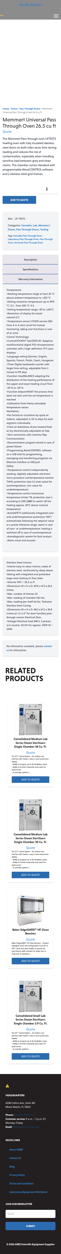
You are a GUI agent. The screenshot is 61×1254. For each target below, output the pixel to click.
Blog (12, 1166)
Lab (35, 225)
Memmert (44, 225)
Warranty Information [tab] (30, 279)
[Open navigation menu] (56, 16)
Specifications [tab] (30, 269)
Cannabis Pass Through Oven (27, 235)
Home (6, 108)
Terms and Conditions (21, 1183)
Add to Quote (19, 199)
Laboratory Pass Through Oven (23, 239)
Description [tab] (30, 259)
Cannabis (26, 225)
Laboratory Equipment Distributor (28, 1191)
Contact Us (15, 1158)
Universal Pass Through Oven (28, 242)
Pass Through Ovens (30, 108)
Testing (44, 229)
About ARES (16, 1149)
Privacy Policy (17, 1174)
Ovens (14, 108)
